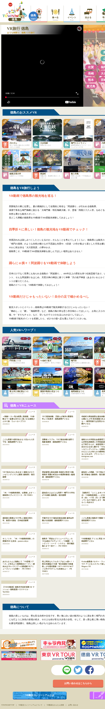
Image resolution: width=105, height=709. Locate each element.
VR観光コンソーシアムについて (30, 705)
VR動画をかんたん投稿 (55, 705)
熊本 (91, 79)
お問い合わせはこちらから (78, 683)
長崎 (91, 73)
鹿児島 (91, 86)
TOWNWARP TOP (7, 705)
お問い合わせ (73, 705)
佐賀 (91, 67)
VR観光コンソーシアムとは (39, 695)
